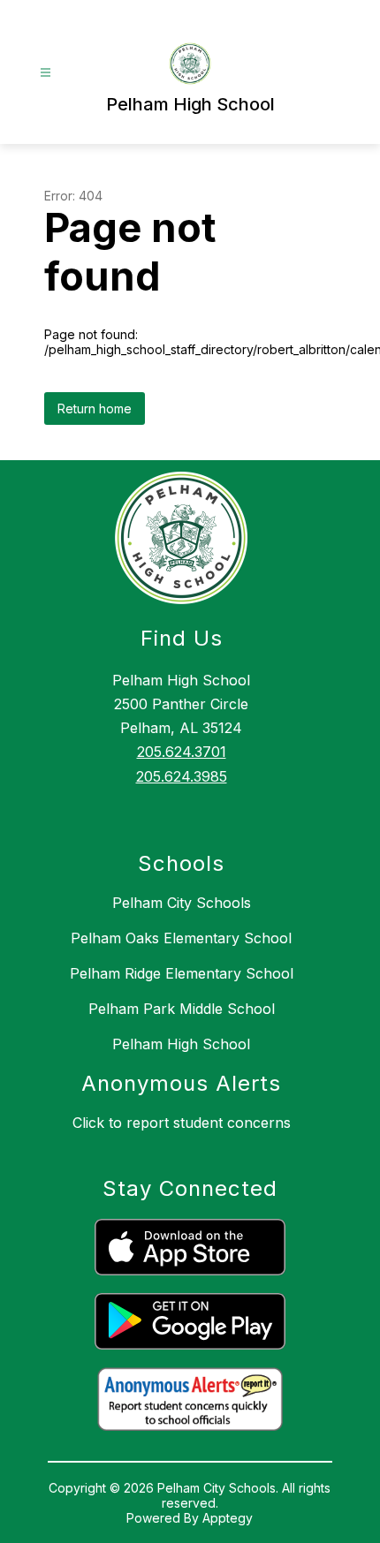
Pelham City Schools (181, 902)
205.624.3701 (181, 751)
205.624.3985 (181, 776)
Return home (94, 408)
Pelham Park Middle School (181, 1008)
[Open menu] (45, 73)
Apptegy (227, 1517)
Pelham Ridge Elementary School (181, 973)
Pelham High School (181, 1044)
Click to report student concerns (181, 1122)
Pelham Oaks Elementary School (181, 938)
